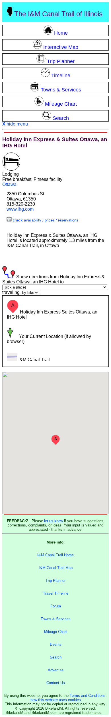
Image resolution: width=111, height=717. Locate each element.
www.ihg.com (20, 209)
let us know (53, 521)
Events (55, 644)
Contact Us (55, 683)
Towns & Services (56, 619)
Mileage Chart (55, 632)
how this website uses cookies (55, 700)
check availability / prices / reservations (45, 220)
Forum (55, 606)
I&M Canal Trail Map (56, 568)
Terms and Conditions (88, 695)
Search (55, 657)
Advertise (55, 670)
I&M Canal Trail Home (55, 555)
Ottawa (9, 184)
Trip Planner (55, 580)
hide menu (15, 124)
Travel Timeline (55, 593)
